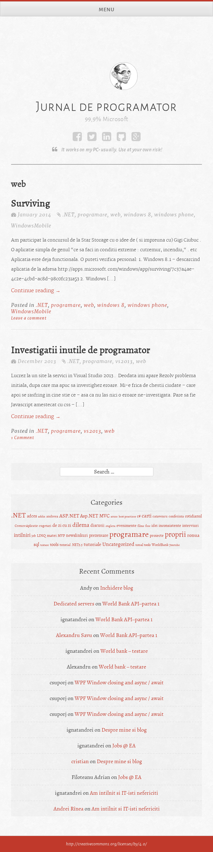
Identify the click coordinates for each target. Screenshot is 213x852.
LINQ (41, 535)
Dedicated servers (74, 603)
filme (141, 526)
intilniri (22, 535)
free (147, 526)
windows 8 (137, 214)
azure (114, 516)
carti (146, 515)
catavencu (160, 516)
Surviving (30, 203)
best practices (127, 516)
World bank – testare (124, 651)
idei (154, 525)
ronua (193, 535)
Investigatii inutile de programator (80, 350)
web (115, 214)
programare (92, 214)
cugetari (45, 526)
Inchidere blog (116, 587)
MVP (61, 536)
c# (139, 516)
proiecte (157, 535)
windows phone (174, 214)
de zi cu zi (61, 525)
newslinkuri (77, 535)
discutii (97, 525)
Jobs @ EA (124, 745)
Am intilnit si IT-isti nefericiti (124, 792)
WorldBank (160, 545)
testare (44, 545)
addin (41, 516)
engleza (110, 526)
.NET (68, 214)
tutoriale (92, 544)
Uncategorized (118, 544)
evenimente (126, 525)
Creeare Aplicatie (26, 526)
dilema (80, 525)
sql (36, 544)
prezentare (98, 535)
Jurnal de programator (106, 106)
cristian (80, 761)
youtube (174, 545)
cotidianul (193, 516)
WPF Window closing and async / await (119, 682)
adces (32, 516)
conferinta (176, 516)
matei (52, 535)
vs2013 (124, 361)
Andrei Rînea (68, 808)
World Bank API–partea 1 (130, 603)
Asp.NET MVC (95, 516)
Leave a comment (29, 318)
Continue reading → (35, 291)
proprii (175, 534)
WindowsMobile (31, 225)
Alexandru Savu (74, 635)
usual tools (143, 545)
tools (54, 544)
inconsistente (170, 525)
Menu (107, 9)
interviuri (190, 525)
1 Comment (22, 437)
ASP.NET (69, 515)
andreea (52, 516)
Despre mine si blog (124, 729)
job (34, 536)
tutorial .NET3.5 (71, 545)
